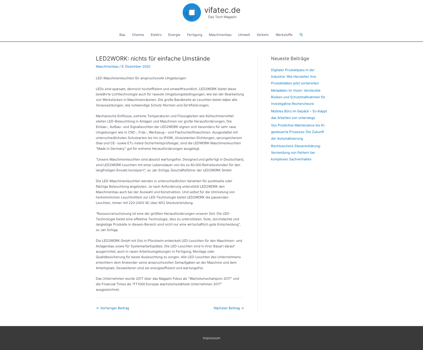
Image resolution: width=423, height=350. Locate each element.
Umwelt (244, 35)
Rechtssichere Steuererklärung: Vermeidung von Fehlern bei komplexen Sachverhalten (296, 152)
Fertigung (194, 35)
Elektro (156, 35)
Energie (174, 35)
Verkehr (263, 35)
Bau (122, 35)
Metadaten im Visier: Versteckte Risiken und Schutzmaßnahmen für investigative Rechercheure (298, 97)
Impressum (211, 338)
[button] (301, 35)
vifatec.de (222, 10)
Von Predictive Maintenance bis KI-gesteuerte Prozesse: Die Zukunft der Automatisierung (298, 132)
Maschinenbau (220, 35)
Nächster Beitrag (229, 308)
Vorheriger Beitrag (112, 308)
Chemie (138, 35)
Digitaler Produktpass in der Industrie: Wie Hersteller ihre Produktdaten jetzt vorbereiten (295, 76)
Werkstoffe (284, 35)
